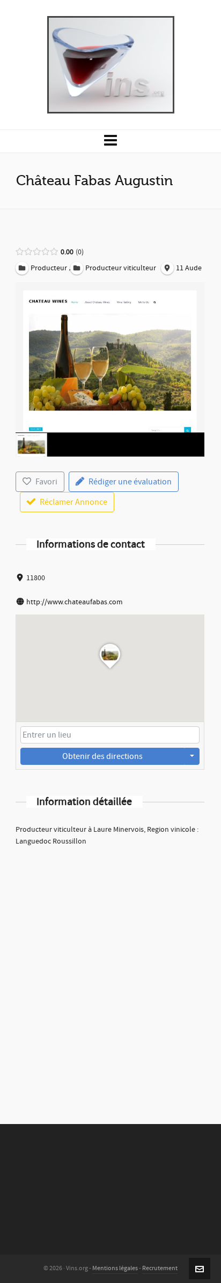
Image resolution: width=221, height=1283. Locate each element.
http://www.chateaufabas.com (74, 602)
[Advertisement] (110, 971)
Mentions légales (115, 1268)
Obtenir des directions (102, 756)
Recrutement (160, 1268)
